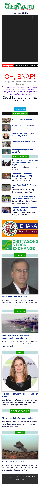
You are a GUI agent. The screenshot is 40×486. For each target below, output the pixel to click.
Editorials (20, 311)
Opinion (20, 432)
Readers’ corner (20, 411)
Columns (20, 255)
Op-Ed (20, 352)
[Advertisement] (20, 41)
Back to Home (20, 109)
